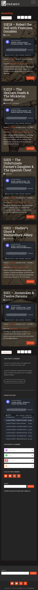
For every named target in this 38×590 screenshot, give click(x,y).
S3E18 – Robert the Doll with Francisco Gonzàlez (18, 27)
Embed (6, 61)
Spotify (23, 63)
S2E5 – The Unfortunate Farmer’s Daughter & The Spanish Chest (19, 165)
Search (6, 483)
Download (12, 59)
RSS (28, 63)
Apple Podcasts (15, 63)
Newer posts (6, 18)
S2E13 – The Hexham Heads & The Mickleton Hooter (16, 94)
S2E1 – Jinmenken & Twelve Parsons (19, 294)
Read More (30, 78)
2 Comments (15, 103)
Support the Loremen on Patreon (14, 381)
